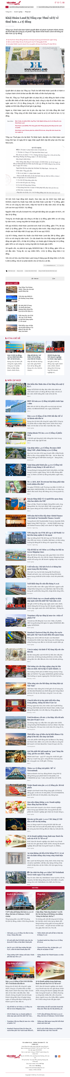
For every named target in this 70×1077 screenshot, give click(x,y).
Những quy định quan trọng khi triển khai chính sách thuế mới (50, 1022)
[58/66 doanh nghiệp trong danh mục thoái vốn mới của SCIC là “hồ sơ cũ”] (16, 841)
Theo (54, 265)
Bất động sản (30, 460)
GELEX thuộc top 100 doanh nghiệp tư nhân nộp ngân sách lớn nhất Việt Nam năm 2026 (55, 357)
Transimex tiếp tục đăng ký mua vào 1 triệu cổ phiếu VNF (20, 1022)
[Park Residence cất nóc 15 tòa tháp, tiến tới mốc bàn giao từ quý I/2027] (16, 722)
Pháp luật (41, 894)
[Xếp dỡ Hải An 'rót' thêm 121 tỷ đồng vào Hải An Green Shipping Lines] (35, 347)
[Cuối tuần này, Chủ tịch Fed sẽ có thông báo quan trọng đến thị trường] (16, 572)
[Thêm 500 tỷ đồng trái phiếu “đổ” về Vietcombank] (16, 773)
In (54, 278)
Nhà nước (41, 963)
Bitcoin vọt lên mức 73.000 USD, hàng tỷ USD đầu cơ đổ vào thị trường (44, 820)
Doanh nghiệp (10, 351)
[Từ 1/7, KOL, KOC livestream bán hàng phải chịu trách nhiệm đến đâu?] (16, 487)
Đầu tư (28, 396)
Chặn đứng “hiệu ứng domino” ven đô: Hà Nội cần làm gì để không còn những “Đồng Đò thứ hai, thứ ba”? (49, 914)
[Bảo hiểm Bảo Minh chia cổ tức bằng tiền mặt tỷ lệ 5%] (16, 389)
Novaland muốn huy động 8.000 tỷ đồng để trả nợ (50, 941)
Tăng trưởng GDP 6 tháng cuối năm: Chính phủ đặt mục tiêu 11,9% (20, 955)
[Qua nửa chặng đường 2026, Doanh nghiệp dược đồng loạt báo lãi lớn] (16, 807)
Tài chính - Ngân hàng (32, 527)
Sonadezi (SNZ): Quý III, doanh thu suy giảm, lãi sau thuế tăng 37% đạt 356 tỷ (31, 44)
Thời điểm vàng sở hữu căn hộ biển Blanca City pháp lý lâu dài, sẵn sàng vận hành (45, 735)
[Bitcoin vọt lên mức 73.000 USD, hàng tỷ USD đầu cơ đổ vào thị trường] (16, 824)
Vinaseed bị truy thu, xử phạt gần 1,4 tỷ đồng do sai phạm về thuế (49, 948)
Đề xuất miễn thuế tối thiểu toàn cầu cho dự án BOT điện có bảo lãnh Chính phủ (20, 941)
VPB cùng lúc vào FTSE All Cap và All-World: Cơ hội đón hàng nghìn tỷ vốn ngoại (45, 534)
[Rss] (59, 1056)
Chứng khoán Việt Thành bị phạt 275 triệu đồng (50, 955)
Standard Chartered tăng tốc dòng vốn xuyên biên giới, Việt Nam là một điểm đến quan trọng (45, 633)
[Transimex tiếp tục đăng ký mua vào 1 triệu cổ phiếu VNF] (16, 620)
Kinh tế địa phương (15, 894)
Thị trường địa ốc (31, 729)
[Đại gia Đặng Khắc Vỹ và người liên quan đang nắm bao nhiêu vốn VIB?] (16, 504)
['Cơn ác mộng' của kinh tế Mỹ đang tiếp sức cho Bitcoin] (16, 654)
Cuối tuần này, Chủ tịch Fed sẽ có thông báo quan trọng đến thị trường (44, 568)
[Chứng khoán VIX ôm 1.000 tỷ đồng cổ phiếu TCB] (16, 438)
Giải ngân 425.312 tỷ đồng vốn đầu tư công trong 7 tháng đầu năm (20, 934)
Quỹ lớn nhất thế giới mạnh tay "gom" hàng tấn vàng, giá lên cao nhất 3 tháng (45, 752)
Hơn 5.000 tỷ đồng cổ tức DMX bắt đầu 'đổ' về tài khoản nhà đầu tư (39, 7)
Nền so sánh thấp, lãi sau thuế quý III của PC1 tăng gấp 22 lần (27, 42)
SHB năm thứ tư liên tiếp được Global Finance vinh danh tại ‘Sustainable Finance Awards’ (45, 517)
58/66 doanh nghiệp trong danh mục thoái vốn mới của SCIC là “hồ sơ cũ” (45, 837)
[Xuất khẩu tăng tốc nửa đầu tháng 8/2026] (16, 588)
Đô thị (28, 884)
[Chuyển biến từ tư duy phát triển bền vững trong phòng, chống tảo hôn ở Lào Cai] (16, 705)
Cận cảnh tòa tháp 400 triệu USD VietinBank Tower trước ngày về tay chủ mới (45, 873)
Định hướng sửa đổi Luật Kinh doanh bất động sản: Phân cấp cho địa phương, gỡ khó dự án (50, 1008)
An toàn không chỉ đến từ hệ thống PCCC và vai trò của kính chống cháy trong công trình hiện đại (45, 855)
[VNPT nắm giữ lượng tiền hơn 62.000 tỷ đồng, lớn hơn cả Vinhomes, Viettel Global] (20, 901)
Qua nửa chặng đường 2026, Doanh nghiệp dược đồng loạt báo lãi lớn (43, 803)
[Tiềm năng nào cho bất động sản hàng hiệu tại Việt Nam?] (16, 688)
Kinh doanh (30, 593)
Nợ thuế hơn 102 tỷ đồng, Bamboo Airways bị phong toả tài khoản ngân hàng (32, 40)
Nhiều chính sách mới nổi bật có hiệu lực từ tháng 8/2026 (50, 934)
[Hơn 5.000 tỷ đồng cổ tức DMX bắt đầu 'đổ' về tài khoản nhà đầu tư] (15, 347)
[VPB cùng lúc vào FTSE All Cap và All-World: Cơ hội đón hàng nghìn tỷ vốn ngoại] (16, 538)
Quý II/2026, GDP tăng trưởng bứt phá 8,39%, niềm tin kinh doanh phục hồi (19, 948)
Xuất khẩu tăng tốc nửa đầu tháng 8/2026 (43, 583)
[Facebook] (56, 1056)
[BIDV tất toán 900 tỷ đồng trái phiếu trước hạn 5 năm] (16, 406)
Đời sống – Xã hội (31, 678)
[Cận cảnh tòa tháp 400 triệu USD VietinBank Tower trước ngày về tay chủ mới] (16, 877)
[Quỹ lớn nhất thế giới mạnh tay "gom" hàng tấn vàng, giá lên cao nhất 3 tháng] (16, 756)
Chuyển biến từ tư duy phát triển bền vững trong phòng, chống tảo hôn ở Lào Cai (43, 701)
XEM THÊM (35, 888)
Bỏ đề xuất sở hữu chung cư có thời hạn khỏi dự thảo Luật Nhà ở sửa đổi (49, 1029)
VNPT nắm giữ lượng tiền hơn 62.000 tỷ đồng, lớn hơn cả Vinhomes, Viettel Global (19, 914)
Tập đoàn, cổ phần (15, 963)
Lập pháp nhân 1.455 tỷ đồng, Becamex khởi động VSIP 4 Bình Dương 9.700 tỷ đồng (44, 449)
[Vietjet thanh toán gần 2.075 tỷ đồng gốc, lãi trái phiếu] (16, 790)
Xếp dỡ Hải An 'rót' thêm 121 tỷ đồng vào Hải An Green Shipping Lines (34, 357)
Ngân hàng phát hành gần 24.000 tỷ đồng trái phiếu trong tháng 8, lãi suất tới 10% (44, 466)
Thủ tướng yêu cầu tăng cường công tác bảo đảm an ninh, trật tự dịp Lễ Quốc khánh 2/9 (44, 667)
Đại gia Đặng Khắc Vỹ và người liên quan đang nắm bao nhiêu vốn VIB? (45, 500)
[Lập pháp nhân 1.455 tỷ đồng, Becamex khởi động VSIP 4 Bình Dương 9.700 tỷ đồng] (16, 453)
